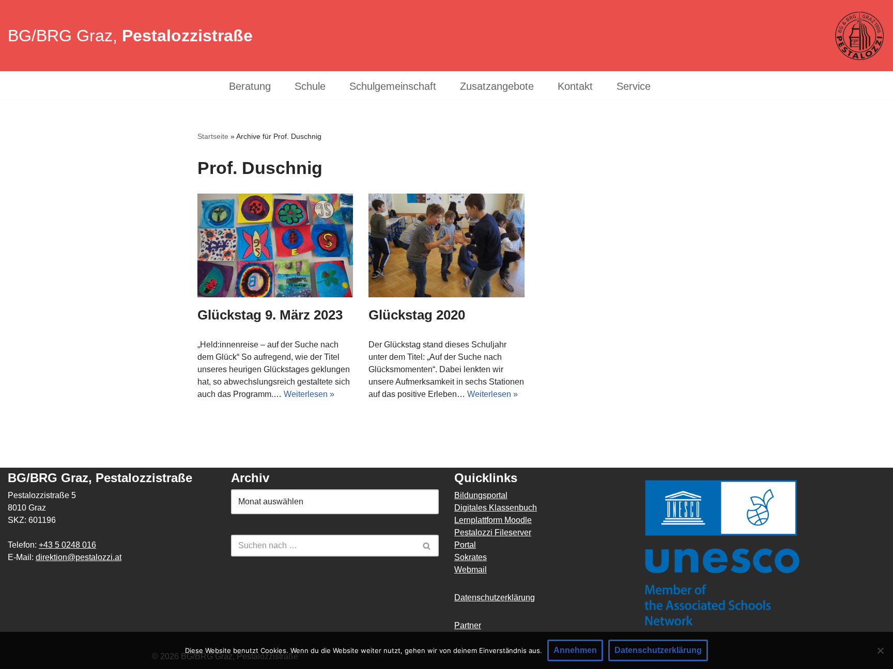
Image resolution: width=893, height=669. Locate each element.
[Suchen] (427, 545)
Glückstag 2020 (416, 315)
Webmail (470, 569)
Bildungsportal (480, 495)
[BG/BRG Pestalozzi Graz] (859, 35)
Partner (467, 625)
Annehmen (575, 650)
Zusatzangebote (497, 86)
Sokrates (470, 557)
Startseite (212, 136)
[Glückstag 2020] (446, 245)
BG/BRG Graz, (130, 35)
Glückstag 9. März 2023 (270, 315)
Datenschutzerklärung (494, 597)
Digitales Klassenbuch (495, 507)
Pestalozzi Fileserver (492, 532)
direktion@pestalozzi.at (78, 557)
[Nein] (880, 650)
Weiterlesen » (309, 394)
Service (634, 86)
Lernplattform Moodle (493, 520)
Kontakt (575, 86)
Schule (310, 86)
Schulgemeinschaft (392, 86)
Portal (465, 544)
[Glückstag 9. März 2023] (275, 245)
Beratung (250, 86)
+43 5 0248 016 (67, 544)
